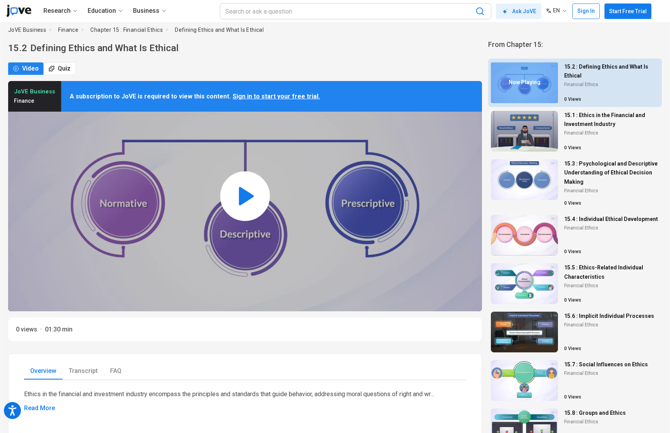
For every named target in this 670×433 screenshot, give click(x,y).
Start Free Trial (628, 11)
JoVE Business (27, 30)
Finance (68, 30)
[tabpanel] (245, 401)
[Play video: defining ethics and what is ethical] (245, 196)
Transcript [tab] (83, 370)
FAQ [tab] (115, 370)
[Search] (480, 11)
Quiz (64, 68)
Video (30, 68)
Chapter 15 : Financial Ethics (126, 30)
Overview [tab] (43, 370)
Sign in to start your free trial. (276, 96)
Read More (39, 408)
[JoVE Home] (18, 11)
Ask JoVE (524, 11)
